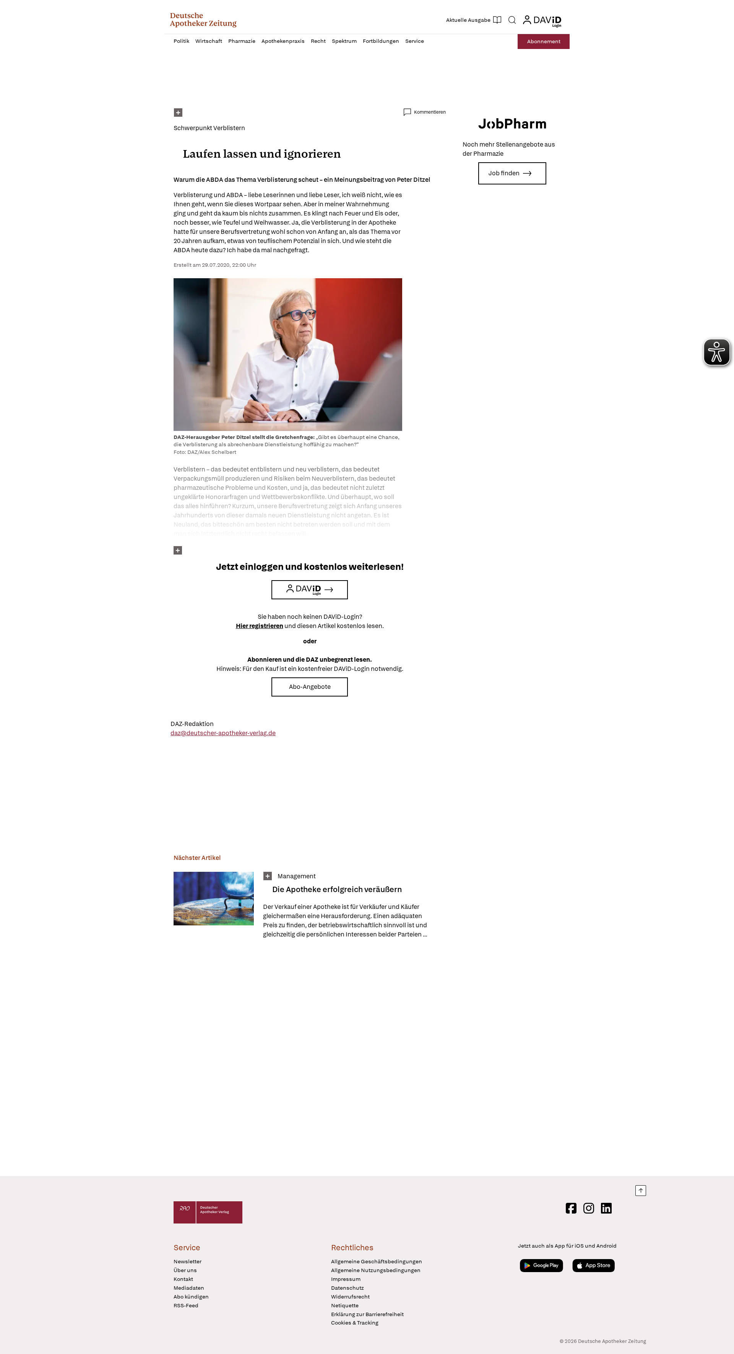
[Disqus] (310, 1058)
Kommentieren (430, 112)
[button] (203, 20)
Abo (543, 41)
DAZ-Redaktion (192, 724)
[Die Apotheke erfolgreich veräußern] (214, 905)
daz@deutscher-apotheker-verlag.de (223, 733)
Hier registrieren (259, 626)
